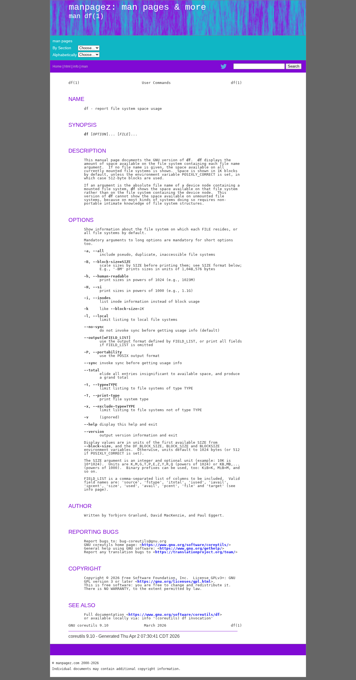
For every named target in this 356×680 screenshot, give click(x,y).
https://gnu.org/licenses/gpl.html (174, 581)
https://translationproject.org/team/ (195, 552)
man (84, 66)
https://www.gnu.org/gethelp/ (191, 548)
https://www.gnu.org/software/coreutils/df (174, 614)
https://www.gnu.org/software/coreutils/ (185, 545)
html (67, 66)
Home (57, 66)
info (76, 66)
